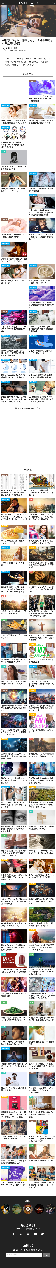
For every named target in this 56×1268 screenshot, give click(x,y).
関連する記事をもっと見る (27, 408)
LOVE (31, 499)
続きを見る (28, 74)
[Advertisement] (28, 441)
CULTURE (32, 81)
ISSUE (3, 620)
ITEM (3, 151)
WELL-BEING (5, 105)
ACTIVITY (4, 526)
